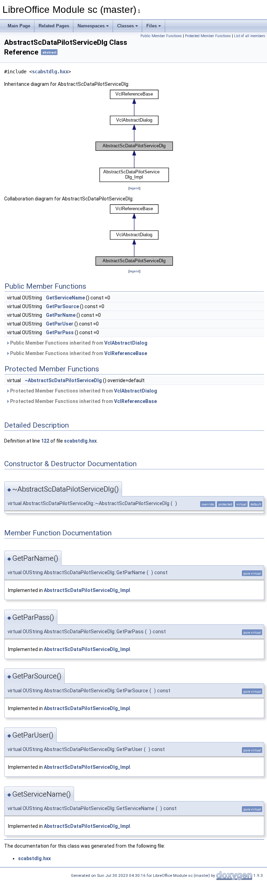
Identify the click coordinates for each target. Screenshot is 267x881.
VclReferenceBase (125, 353)
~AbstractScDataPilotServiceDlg (63, 380)
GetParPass (60, 332)
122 (45, 441)
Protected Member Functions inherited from (83, 391)
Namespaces (91, 25)
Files (151, 25)
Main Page (19, 25)
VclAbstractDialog (125, 343)
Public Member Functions (161, 36)
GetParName (60, 315)
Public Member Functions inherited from (78, 343)
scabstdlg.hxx (50, 71)
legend (134, 188)
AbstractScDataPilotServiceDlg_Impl (87, 590)
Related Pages (54, 25)
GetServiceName (65, 297)
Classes (125, 25)
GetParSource (62, 306)
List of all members (249, 36)
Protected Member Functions (208, 36)
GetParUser (59, 324)
